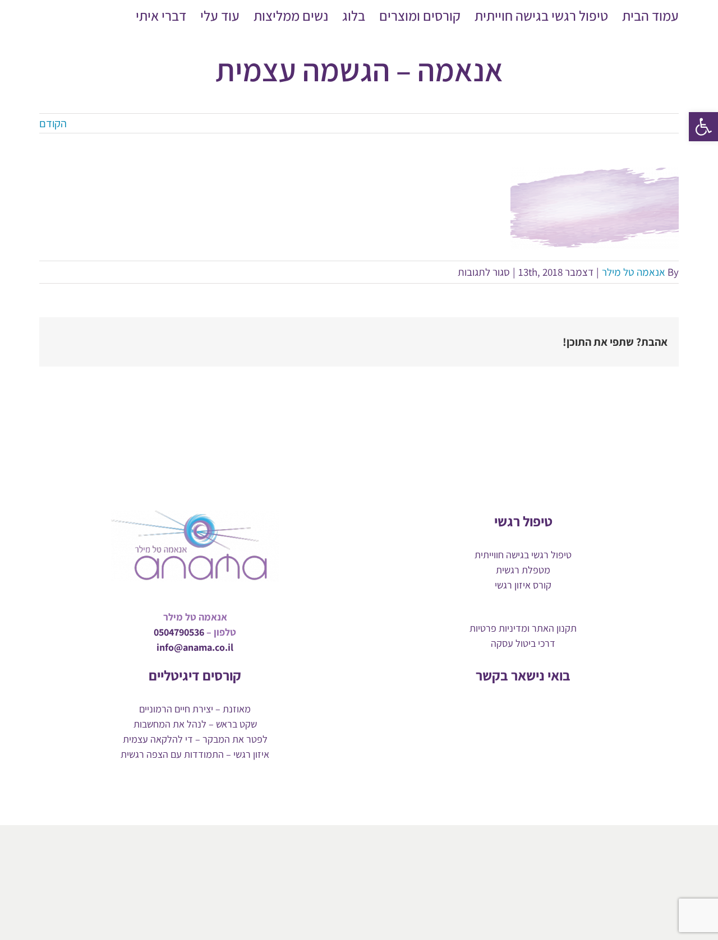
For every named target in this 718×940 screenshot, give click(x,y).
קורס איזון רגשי (523, 584)
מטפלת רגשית (523, 569)
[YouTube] (532, 708)
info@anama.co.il (195, 647)
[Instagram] (513, 708)
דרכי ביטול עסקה (523, 643)
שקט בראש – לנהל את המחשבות (195, 723)
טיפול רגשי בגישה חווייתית (523, 554)
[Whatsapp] (494, 708)
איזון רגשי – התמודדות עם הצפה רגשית (195, 754)
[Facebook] (551, 708)
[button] (703, 126)
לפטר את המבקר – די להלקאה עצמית (195, 739)
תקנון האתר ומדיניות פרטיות (523, 628)
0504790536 (179, 632)
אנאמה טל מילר (633, 272)
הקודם (53, 123)
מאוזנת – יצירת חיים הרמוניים (195, 708)
